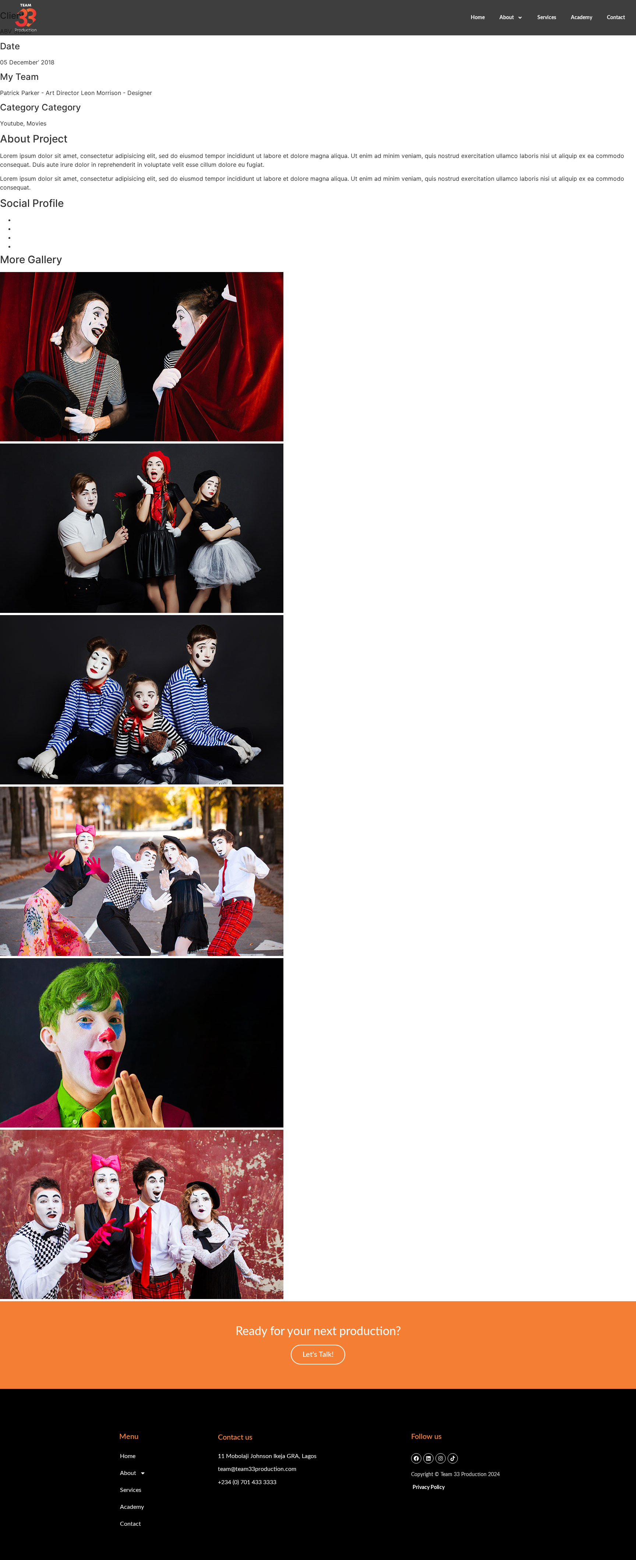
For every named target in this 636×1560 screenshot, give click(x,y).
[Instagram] (440, 1458)
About (506, 17)
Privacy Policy (429, 1487)
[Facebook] (416, 1458)
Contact (616, 17)
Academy (581, 17)
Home (478, 17)
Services (546, 17)
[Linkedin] (428, 1458)
